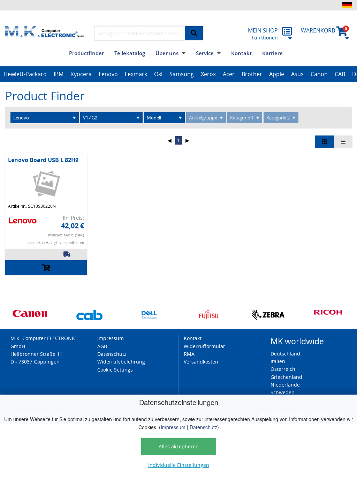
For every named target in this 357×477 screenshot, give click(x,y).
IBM (58, 74)
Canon (319, 74)
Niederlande (285, 384)
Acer (229, 74)
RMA (189, 354)
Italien (278, 361)
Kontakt (241, 53)
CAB (340, 74)
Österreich (283, 369)
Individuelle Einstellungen (178, 465)
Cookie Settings (115, 369)
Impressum (173, 427)
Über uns (166, 53)
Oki (158, 74)
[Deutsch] (347, 4)
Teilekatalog (129, 53)
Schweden (283, 392)
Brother (252, 74)
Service (205, 53)
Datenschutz (203, 427)
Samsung (181, 74)
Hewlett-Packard (25, 74)
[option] (25, 74)
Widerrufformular (204, 346)
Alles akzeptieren (179, 446)
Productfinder (86, 53)
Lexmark (136, 74)
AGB (102, 346)
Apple (276, 74)
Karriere (272, 53)
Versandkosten (201, 361)
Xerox (208, 74)
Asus (297, 74)
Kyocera (81, 74)
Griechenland (286, 377)
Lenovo (108, 74)
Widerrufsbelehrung (121, 361)
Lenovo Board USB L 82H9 (43, 160)
